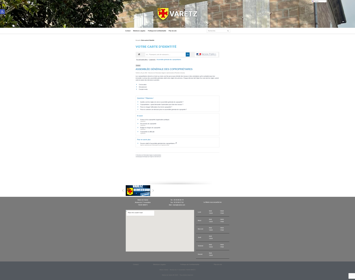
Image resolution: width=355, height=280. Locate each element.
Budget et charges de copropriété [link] (150, 127)
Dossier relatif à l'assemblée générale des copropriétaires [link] (157, 143)
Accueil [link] (138, 40)
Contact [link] (128, 31)
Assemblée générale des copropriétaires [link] (169, 59)
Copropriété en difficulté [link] (147, 131)
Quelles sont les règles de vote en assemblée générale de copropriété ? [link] (161, 102)
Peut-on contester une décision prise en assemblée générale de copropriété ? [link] (163, 109)
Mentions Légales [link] (139, 31)
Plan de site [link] (172, 31)
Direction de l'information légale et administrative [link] (149, 155)
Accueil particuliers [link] (142, 59)
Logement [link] (152, 59)
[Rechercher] (228, 31)
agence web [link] (153, 156)
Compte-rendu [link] (143, 89)
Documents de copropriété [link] (148, 123)
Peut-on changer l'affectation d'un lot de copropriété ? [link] (156, 107)
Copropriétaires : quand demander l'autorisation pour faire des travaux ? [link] (161, 104)
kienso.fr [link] (159, 156)
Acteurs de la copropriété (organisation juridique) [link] (154, 119)
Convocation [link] (142, 84)
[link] (2, 11)
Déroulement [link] (143, 87)
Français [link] (316, 1)
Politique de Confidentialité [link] (157, 31)
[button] (122, 190)
